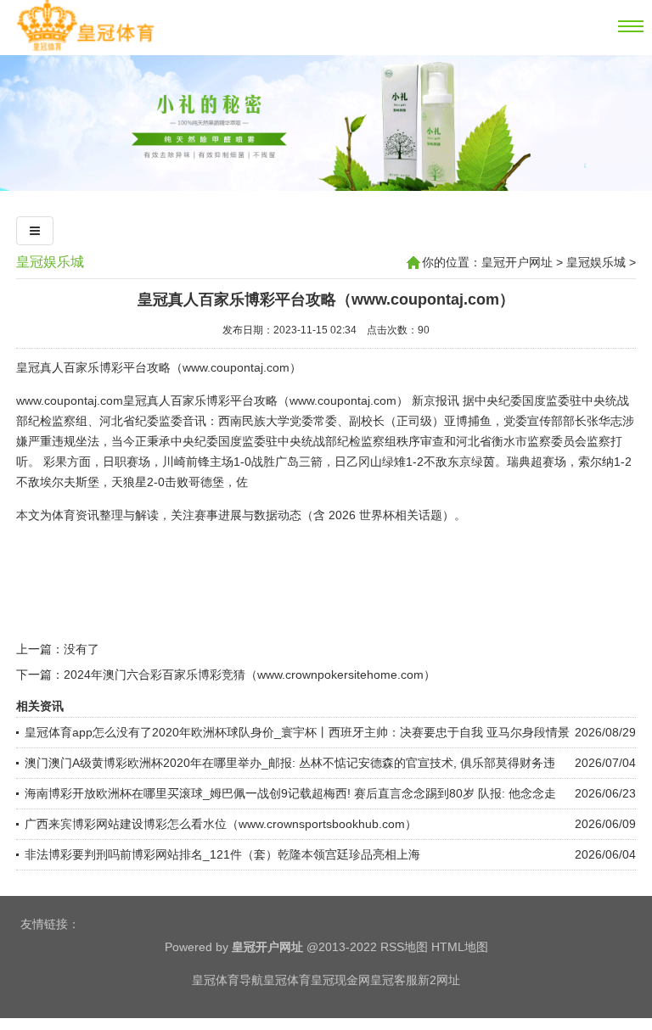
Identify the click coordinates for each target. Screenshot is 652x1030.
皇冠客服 (394, 980)
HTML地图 (459, 947)
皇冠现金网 (340, 980)
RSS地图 (404, 947)
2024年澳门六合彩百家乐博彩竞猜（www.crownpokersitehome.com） (250, 674)
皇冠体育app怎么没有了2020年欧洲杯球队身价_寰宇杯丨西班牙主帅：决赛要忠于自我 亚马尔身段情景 (297, 732)
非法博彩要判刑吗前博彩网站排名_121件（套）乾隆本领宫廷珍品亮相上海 (222, 854)
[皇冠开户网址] (85, 48)
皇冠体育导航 (227, 980)
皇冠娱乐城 (50, 262)
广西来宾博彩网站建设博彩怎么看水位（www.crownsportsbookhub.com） (221, 824)
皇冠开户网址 (517, 262)
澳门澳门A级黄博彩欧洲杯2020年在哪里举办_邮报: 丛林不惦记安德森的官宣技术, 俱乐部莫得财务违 (290, 763)
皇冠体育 (287, 980)
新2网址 (439, 980)
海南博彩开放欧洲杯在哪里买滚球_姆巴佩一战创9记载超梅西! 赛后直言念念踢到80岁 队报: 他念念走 (290, 793)
